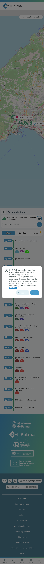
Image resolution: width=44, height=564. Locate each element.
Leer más (13, 288)
